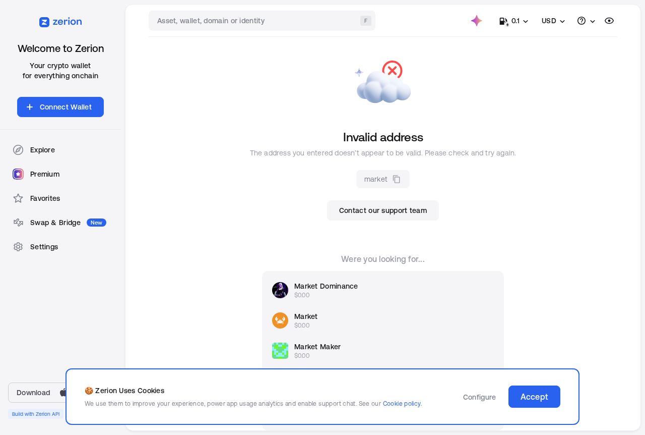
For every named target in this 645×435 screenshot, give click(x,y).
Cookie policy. (402, 403)
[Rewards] (477, 21)
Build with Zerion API (35, 414)
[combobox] (263, 21)
